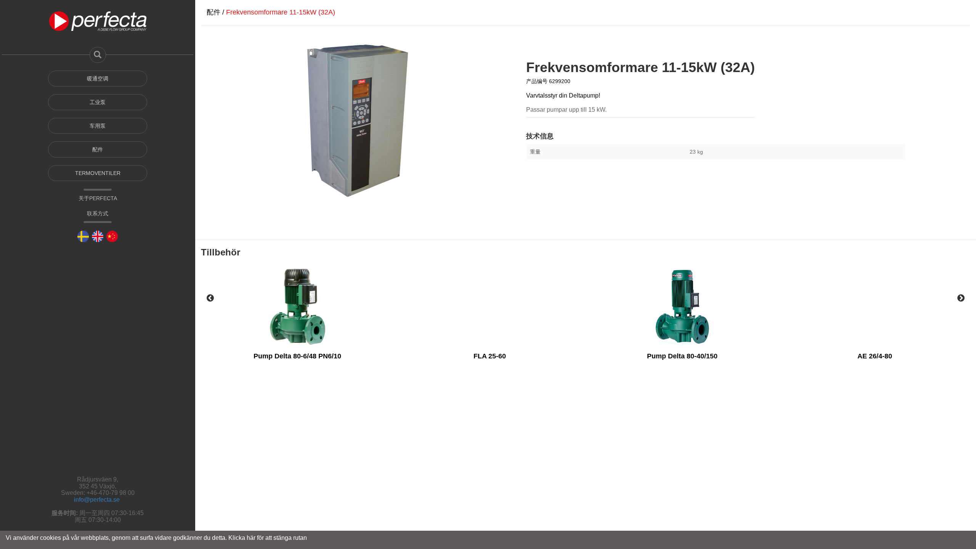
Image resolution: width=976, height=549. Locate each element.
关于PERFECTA (98, 198)
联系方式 (97, 213)
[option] (297, 331)
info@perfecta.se (97, 499)
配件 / (216, 12)
